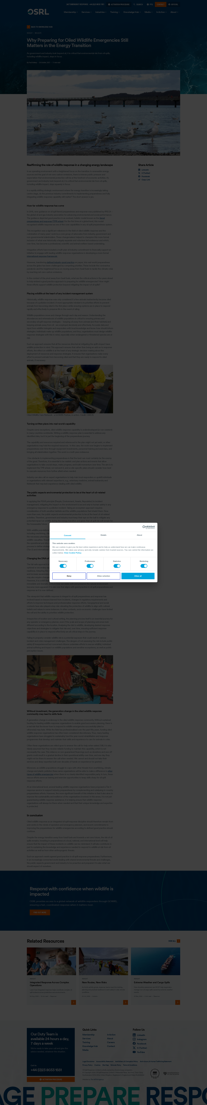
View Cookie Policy (72, 553)
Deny (69, 576)
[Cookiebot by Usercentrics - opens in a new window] (144, 527)
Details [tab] (103, 535)
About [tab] (139, 535)
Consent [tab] (67, 535)
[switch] (90, 566)
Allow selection (103, 576)
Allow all (138, 576)
